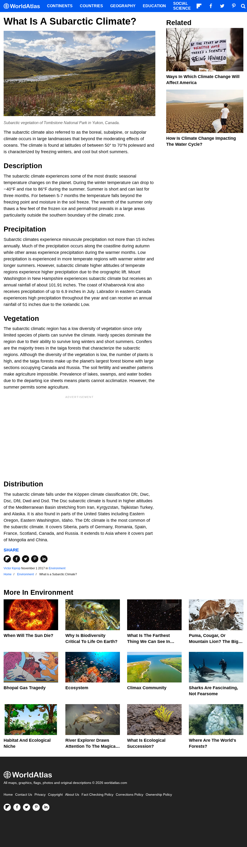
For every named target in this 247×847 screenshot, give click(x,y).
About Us (72, 794)
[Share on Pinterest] (34, 558)
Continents (60, 6)
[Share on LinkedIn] (44, 558)
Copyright (55, 794)
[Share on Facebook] (16, 558)
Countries (91, 6)
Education (154, 6)
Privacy (40, 794)
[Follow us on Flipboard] (7, 807)
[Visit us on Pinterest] (36, 807)
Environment (57, 568)
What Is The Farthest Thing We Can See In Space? (148, 641)
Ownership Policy (159, 794)
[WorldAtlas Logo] (23, 6)
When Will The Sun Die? (28, 635)
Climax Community (146, 687)
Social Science (182, 5)
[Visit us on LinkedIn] (45, 807)
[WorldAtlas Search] (243, 6)
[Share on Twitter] (25, 558)
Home (8, 794)
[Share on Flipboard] (7, 558)
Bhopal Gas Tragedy (25, 687)
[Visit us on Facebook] (17, 807)
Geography (123, 6)
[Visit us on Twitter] (26, 807)
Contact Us (23, 794)
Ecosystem (76, 687)
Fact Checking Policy (97, 794)
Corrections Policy (129, 794)
